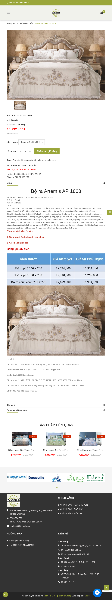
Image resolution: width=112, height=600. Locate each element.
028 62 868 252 (22, 177)
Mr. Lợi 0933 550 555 (71, 550)
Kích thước (12, 142)
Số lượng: (12, 151)
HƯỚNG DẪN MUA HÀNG (21, 545)
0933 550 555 (22, 2)
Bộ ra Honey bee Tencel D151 (90, 450)
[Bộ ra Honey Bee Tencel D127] (56, 439)
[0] (101, 13)
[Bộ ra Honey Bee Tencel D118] (22, 439)
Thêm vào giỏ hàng (47, 151)
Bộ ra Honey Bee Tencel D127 (56, 450)
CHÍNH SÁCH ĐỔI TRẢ (71, 513)
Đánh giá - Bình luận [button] (17, 410)
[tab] (56, 183)
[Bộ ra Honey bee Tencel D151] (90, 439)
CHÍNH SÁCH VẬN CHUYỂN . (74, 505)
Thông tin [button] (11, 405)
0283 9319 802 (68, 566)
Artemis (16, 160)
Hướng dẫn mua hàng (19, 540)
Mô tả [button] (9, 183)
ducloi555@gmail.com (20, 526)
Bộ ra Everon (40, 160)
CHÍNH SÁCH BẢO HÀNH (72, 509)
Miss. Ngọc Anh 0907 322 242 (75, 554)
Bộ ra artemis (27, 160)
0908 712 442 (67, 582)
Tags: (10, 160)
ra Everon (51, 160)
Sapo (87, 596)
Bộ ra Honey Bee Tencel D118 (22, 450)
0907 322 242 (34, 174)
